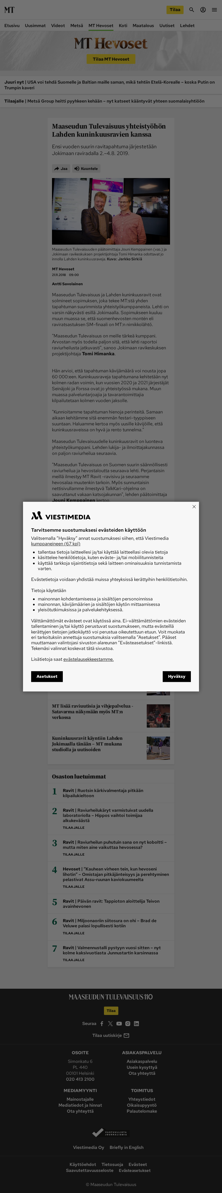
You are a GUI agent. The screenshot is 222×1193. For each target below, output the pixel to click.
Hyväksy (176, 676)
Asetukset (47, 676)
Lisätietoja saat (72, 659)
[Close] (194, 506)
